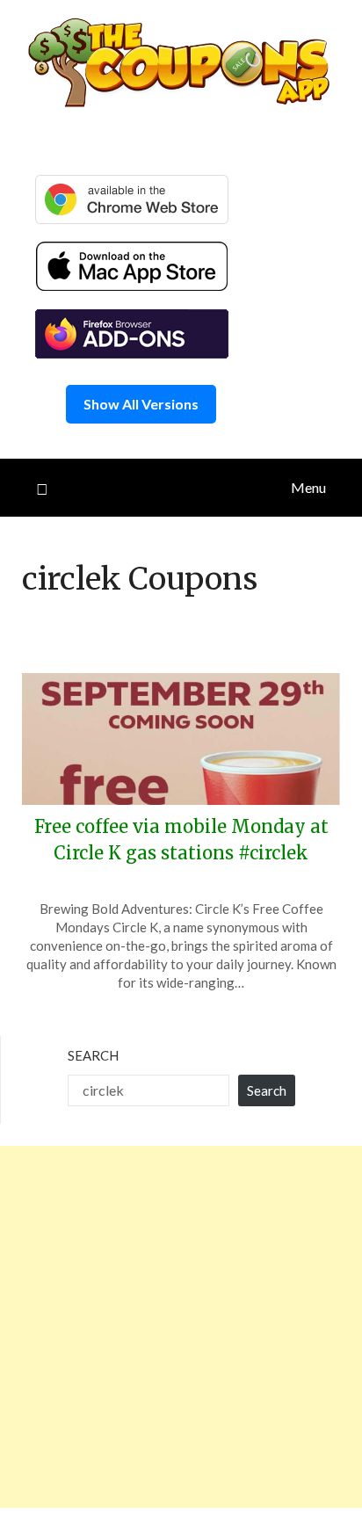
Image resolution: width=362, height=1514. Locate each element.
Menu (308, 487)
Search (93, 1055)
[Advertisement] (181, 1327)
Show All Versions (141, 403)
